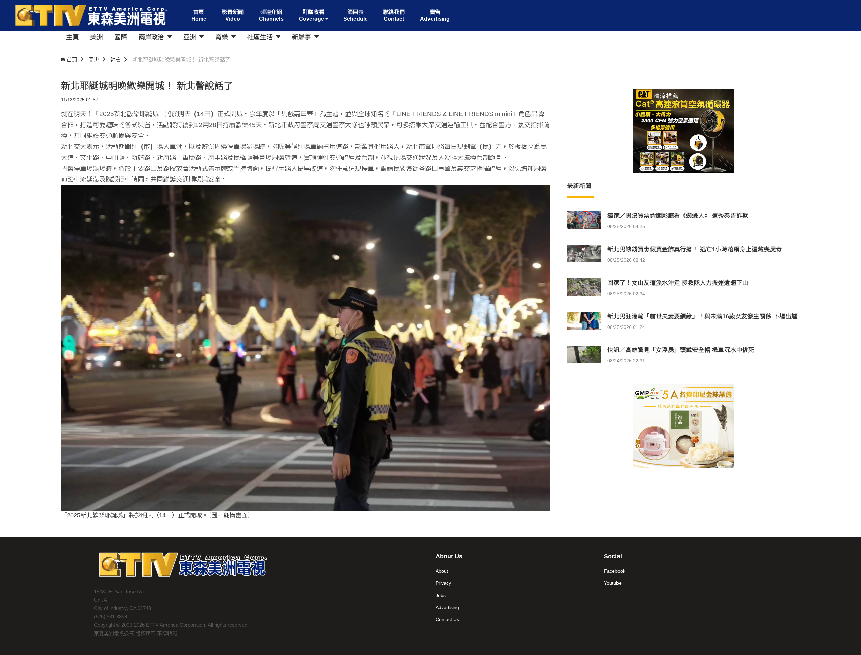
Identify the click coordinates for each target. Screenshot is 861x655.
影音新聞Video (233, 15)
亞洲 (93, 59)
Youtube (613, 583)
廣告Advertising (435, 15)
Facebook (614, 571)
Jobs (441, 595)
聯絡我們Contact (394, 15)
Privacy (443, 583)
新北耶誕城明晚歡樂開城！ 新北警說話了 (181, 59)
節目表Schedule (355, 15)
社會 (115, 59)
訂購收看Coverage (311, 15)
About (442, 571)
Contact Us (447, 619)
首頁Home (199, 15)
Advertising (447, 607)
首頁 (72, 59)
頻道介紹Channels (271, 15)
